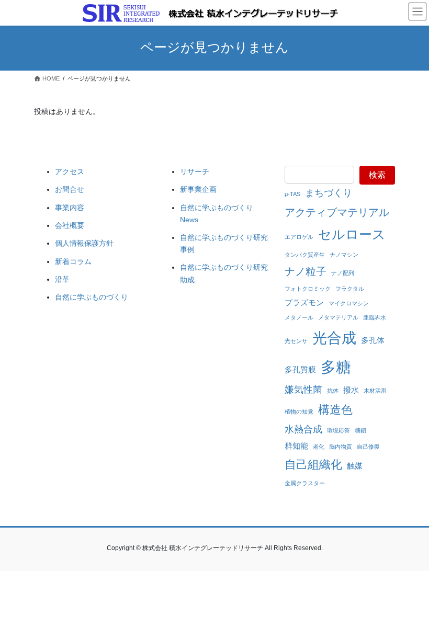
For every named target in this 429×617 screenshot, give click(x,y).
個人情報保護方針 (84, 243)
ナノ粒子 (305, 271)
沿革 (62, 279)
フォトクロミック (308, 288)
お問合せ (69, 189)
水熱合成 (303, 429)
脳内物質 (340, 446)
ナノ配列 (342, 273)
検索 (377, 174)
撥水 (351, 389)
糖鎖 (360, 430)
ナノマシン (344, 255)
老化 (318, 446)
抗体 (332, 390)
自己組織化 (313, 464)
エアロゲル (299, 237)
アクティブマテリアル (337, 212)
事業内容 (69, 207)
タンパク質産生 (305, 255)
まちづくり (328, 193)
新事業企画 (198, 189)
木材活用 (375, 390)
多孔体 (373, 340)
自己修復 (368, 446)
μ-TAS (292, 194)
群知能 (296, 445)
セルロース (352, 234)
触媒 (355, 465)
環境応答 (338, 430)
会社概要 (69, 225)
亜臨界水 (374, 317)
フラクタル (349, 288)
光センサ (296, 341)
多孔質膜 (300, 369)
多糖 (336, 366)
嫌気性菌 (303, 389)
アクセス (69, 171)
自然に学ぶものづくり (91, 297)
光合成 (334, 337)
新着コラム (73, 261)
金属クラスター (305, 483)
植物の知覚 (299, 411)
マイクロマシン (349, 303)
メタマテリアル (338, 317)
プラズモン (304, 302)
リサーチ (194, 171)
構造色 (335, 409)
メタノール (299, 317)
